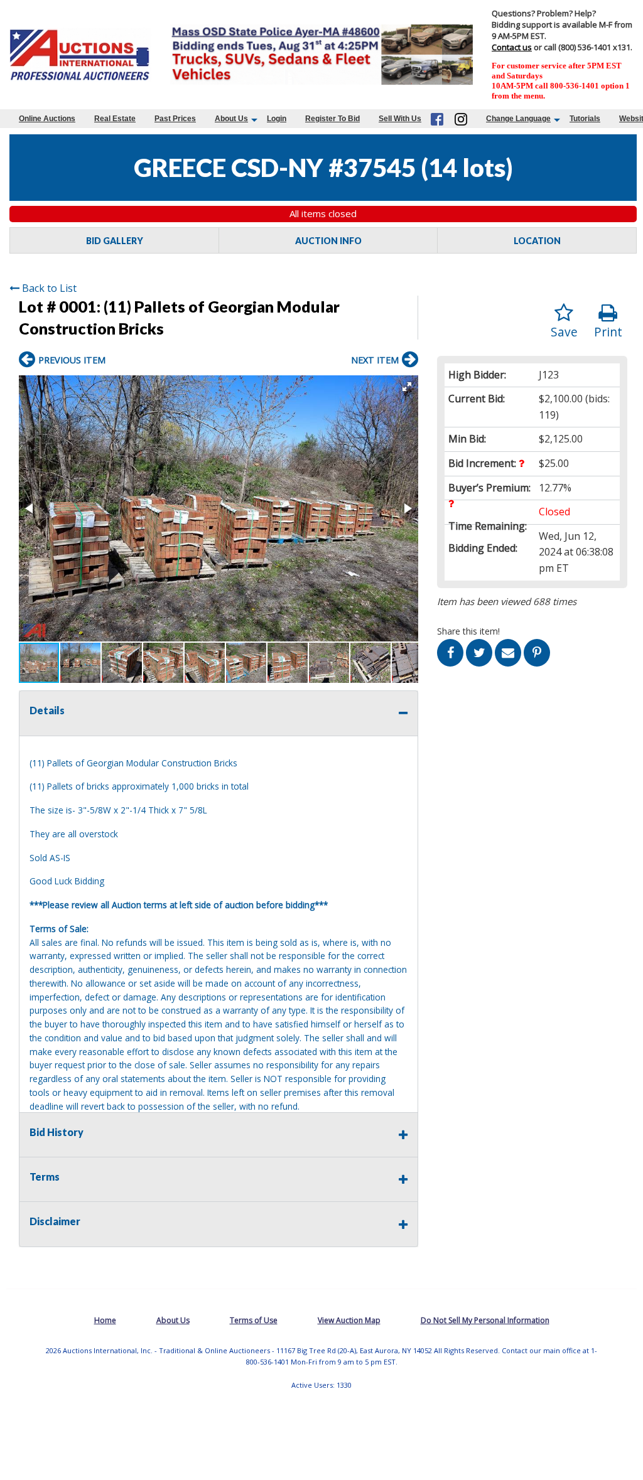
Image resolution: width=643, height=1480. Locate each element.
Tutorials (585, 118)
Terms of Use (254, 1320)
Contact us (512, 47)
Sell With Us (400, 118)
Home (105, 1320)
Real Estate (115, 118)
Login (276, 118)
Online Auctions (47, 118)
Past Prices (175, 118)
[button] (407, 387)
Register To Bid (332, 118)
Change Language (518, 118)
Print (608, 331)
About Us (231, 118)
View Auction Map (349, 1320)
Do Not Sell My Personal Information (485, 1320)
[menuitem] (47, 118)
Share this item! (468, 631)
